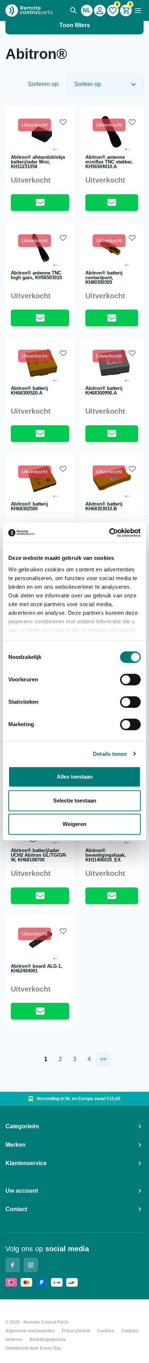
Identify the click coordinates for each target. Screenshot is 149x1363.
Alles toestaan (75, 777)
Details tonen (110, 754)
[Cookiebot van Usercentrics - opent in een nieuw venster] (109, 532)
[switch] (130, 679)
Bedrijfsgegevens (48, 1339)
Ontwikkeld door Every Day (33, 1348)
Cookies (105, 1330)
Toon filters (74, 25)
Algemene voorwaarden (30, 1330)
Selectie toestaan (74, 800)
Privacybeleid (76, 1330)
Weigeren (74, 824)
